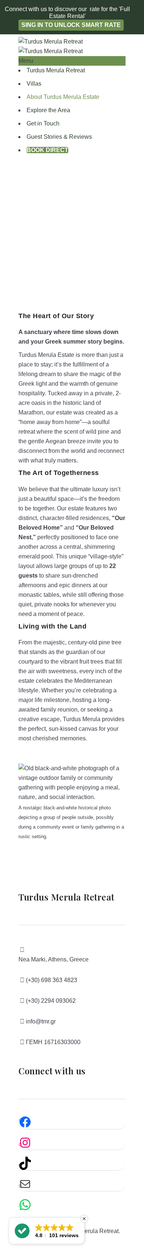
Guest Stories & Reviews (59, 137)
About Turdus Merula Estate (63, 97)
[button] (46, 1231)
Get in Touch (43, 123)
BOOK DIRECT (47, 150)
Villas (34, 83)
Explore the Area (48, 110)
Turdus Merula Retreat (56, 70)
